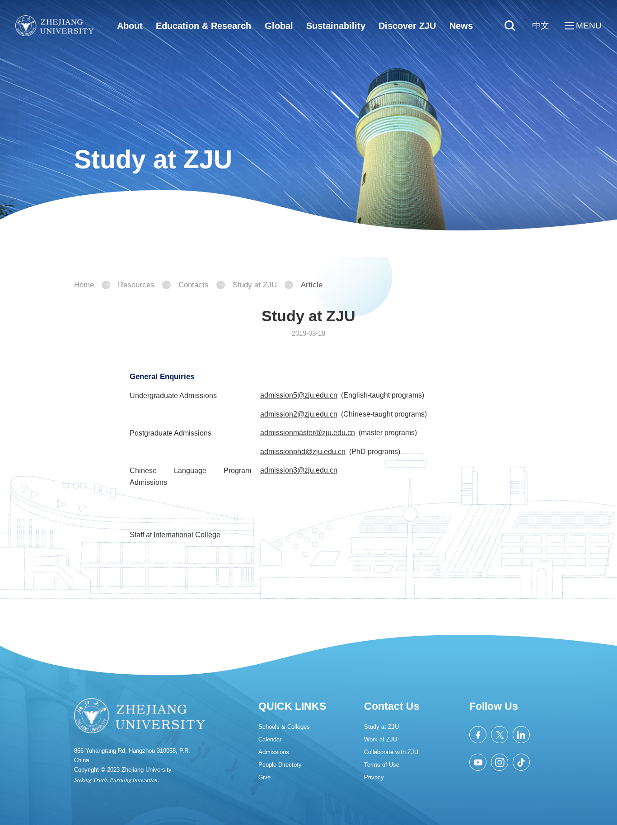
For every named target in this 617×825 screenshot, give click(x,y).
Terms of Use (381, 764)
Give (264, 777)
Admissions (273, 752)
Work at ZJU (380, 739)
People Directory (280, 764)
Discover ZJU (407, 26)
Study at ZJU (255, 285)
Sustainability (335, 26)
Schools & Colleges (284, 726)
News (461, 26)
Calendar (269, 739)
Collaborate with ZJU (391, 752)
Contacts (193, 285)
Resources (136, 285)
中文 (540, 25)
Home (84, 285)
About (130, 26)
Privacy (374, 777)
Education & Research (203, 26)
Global (279, 26)
